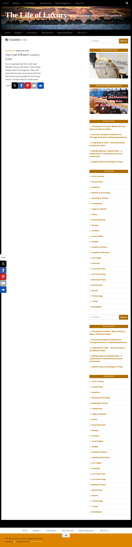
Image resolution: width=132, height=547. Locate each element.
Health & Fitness (99, 247)
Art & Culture (98, 176)
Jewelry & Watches (101, 252)
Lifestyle (15, 3)
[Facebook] (21, 85)
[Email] (34, 85)
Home (6, 3)
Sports (95, 290)
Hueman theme (36, 542)
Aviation (96, 187)
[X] (15, 85)
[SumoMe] (40, 85)
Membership (45, 3)
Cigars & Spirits (99, 209)
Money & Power (99, 280)
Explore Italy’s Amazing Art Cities (107, 162)
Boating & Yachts (100, 198)
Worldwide (97, 307)
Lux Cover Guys (99, 274)
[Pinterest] (27, 85)
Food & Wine (97, 236)
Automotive (10, 51)
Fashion (95, 231)
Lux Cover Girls (98, 269)
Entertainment (99, 220)
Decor (94, 214)
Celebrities (97, 203)
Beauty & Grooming (101, 193)
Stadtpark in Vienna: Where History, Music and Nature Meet (107, 127)
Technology (97, 296)
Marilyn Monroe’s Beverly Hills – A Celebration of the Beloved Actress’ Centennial (106, 154)
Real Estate (97, 285)
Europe (95, 225)
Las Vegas (96, 258)
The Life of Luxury (36, 15)
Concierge (29, 3)
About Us (80, 3)
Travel (95, 301)
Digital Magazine (62, 3)
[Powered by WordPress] (14, 541)
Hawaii (95, 241)
